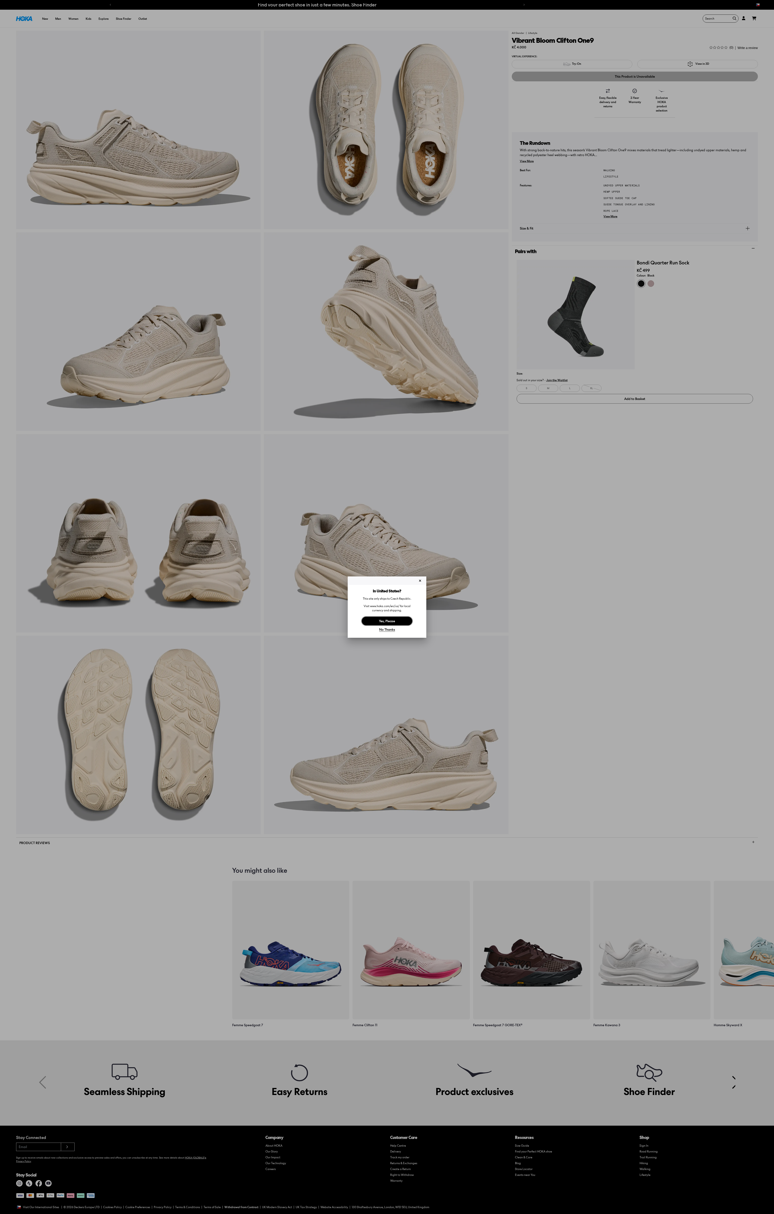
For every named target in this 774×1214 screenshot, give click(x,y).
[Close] (420, 580)
